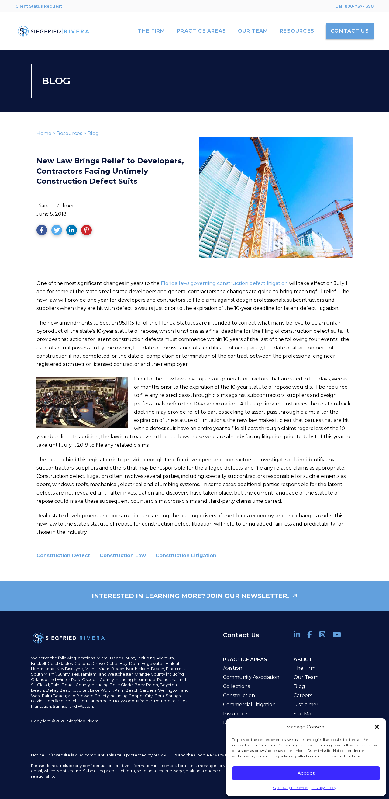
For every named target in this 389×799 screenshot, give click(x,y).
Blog (93, 133)
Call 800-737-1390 (354, 6)
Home (43, 133)
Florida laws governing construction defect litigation (224, 283)
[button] (377, 727)
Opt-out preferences (290, 787)
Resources (69, 133)
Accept (306, 773)
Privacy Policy (324, 787)
